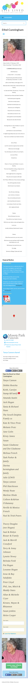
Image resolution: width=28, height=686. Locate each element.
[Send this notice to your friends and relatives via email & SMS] (14, 370)
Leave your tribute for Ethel (14, 666)
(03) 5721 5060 (10, 340)
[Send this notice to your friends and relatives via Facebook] (8, 370)
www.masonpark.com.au (12, 342)
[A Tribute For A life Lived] (12, 7)
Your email (5, 627)
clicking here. (19, 285)
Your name (5, 620)
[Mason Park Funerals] (14, 336)
